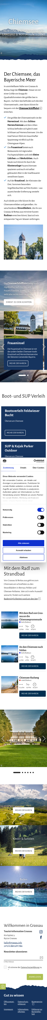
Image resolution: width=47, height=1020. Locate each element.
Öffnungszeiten (9, 1003)
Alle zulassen (23, 543)
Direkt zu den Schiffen (19, 302)
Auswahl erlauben (23, 550)
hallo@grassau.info (13, 942)
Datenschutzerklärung (30, 967)
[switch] (40, 517)
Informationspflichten (23, 1010)
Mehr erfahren (23, 340)
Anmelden (35, 977)
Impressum (8, 1009)
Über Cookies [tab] (38, 468)
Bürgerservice (37, 1003)
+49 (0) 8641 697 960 (13, 945)
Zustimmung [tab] (8, 468)
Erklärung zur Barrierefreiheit (37, 1011)
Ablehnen (24, 557)
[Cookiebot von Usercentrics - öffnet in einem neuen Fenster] (33, 461)
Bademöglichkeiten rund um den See (22, 598)
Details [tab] (23, 468)
